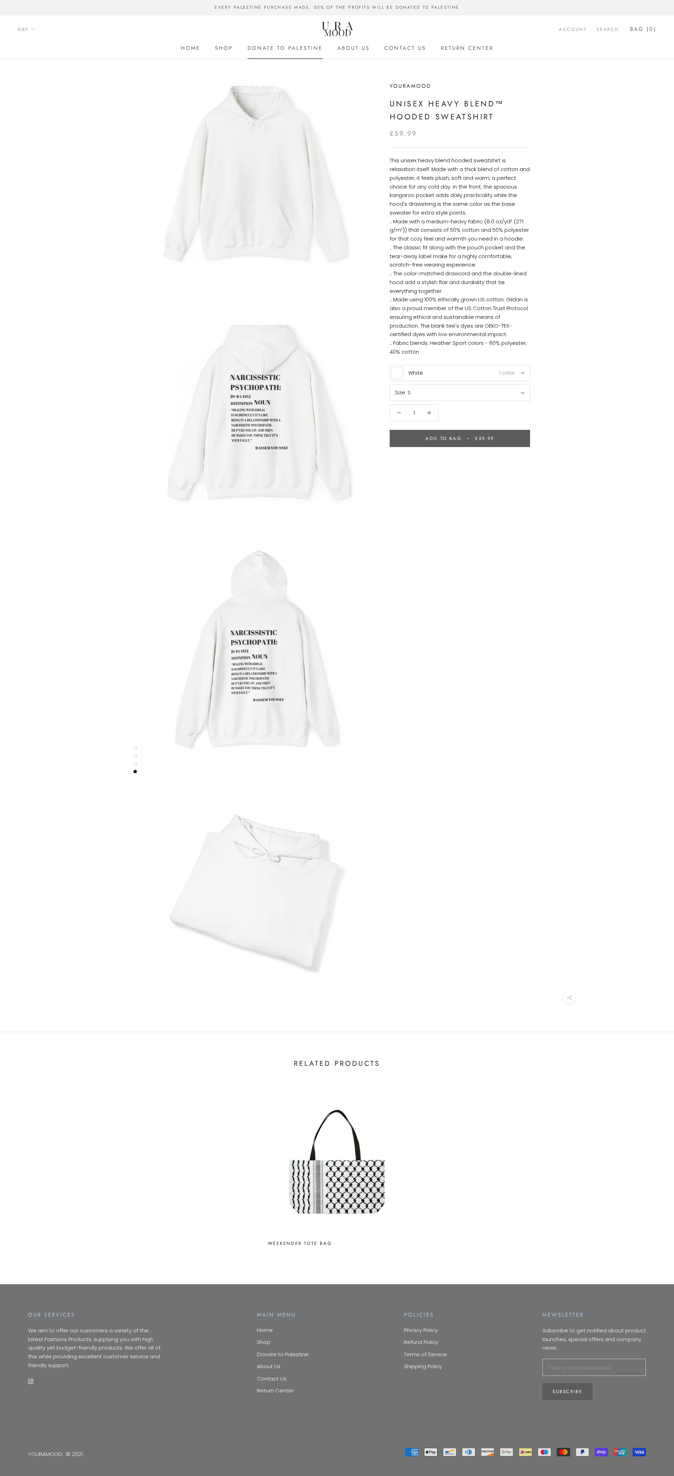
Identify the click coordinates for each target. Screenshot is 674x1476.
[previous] (22, 1167)
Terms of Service (425, 1354)
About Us (353, 48)
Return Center (467, 48)
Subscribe (567, 1391)
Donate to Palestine (285, 48)
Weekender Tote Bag (300, 1243)
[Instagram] (30, 1381)
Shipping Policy (423, 1366)
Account (573, 29)
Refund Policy (421, 1342)
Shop (224, 48)
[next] (652, 1167)
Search (607, 29)
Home (190, 48)
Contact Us (405, 48)
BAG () (643, 29)
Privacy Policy (421, 1330)
